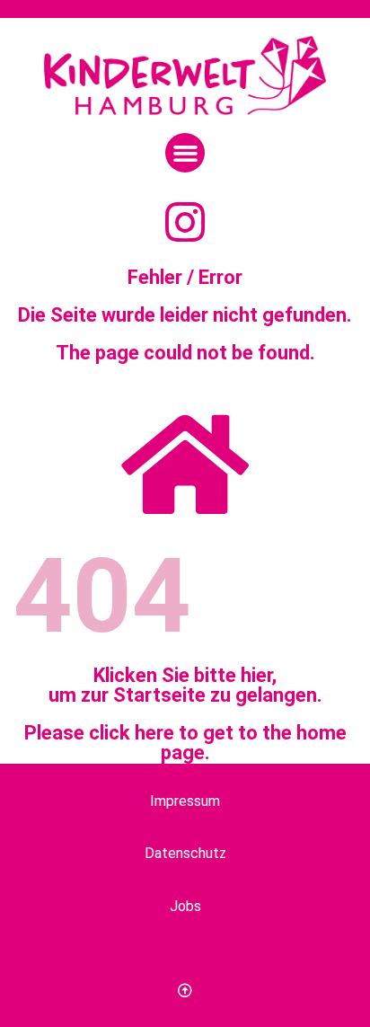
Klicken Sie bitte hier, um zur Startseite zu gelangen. (185, 685)
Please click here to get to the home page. (185, 743)
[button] (185, 153)
